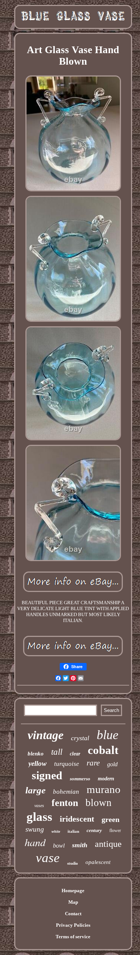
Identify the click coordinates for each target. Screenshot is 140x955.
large (35, 790)
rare (93, 762)
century (94, 830)
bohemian (66, 791)
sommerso (80, 778)
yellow (37, 763)
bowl (59, 845)
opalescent (98, 862)
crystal (80, 738)
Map (73, 902)
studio (72, 863)
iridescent (77, 818)
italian (73, 831)
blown (98, 802)
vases (39, 805)
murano (104, 789)
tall (56, 752)
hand (35, 842)
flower (115, 830)
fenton (65, 802)
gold (112, 764)
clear (75, 754)
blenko (36, 754)
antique (108, 844)
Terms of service (73, 936)
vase (48, 858)
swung (34, 829)
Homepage (73, 890)
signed (47, 775)
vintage (45, 735)
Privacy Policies (73, 925)
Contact (73, 913)
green (110, 819)
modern (106, 778)
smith (79, 845)
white (56, 831)
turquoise (66, 763)
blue (107, 735)
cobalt (103, 750)
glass (39, 816)
